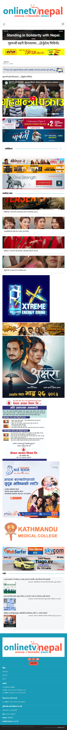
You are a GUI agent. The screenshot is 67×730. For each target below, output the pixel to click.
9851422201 (14, 702)
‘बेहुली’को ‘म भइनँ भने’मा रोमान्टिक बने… (15, 270)
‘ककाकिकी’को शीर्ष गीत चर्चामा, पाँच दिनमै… (16, 231)
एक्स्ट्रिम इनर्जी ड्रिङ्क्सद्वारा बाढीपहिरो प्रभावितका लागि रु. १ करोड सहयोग (25, 613)
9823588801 (22, 702)
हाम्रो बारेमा (5, 672)
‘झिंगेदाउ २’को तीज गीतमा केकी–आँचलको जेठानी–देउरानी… (21, 251)
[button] (63, 24)
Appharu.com (61, 727)
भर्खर (4, 573)
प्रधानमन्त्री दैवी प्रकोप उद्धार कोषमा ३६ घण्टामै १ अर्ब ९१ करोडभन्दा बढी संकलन (27, 596)
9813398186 (22, 693)
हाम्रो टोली (34, 663)
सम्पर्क (4, 679)
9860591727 (14, 693)
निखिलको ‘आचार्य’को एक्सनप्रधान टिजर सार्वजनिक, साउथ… (21, 212)
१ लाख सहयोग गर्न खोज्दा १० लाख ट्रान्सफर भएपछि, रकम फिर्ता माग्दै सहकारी (27, 579)
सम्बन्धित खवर (7, 193)
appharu (6, 62)
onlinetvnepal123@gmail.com (17, 690)
